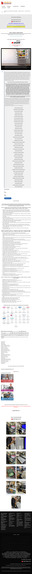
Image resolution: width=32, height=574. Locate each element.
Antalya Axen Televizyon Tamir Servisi (22, 552)
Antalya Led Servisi (14, 541)
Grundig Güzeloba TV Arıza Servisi (11, 522)
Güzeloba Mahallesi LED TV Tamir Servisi (27, 523)
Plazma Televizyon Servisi (12, 540)
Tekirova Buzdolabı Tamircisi (5, 540)
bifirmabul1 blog (7, 198)
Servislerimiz (23, 6)
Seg (3, 363)
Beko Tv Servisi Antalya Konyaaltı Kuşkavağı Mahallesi (4, 514)
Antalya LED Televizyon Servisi (21, 479)
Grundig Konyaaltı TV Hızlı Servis (19, 515)
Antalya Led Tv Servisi (24, 537)
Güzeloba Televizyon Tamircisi (27, 545)
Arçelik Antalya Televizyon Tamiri (3, 529)
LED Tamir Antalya (11, 449)
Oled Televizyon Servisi (6, 354)
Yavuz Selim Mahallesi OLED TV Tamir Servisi (12, 526)
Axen (4, 342)
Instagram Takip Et (21, 34)
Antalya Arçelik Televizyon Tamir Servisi (10, 552)
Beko (4, 343)
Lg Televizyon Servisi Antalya (21, 546)
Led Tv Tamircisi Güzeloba (11, 524)
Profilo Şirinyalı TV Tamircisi (19, 513)
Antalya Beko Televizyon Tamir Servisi (13, 553)
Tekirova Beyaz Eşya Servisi (19, 545)
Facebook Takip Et (16, 34)
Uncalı (5, 192)
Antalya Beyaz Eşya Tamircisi (13, 336)
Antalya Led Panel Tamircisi (11, 464)
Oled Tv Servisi (5, 356)
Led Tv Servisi (5, 351)
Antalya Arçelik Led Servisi (21, 464)
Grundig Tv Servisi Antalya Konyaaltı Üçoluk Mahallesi (27, 525)
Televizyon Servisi (28, 544)
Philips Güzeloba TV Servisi (11, 520)
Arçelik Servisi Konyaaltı (20, 521)
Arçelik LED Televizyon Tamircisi (21, 449)
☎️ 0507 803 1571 (16, 21)
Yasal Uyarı (4, 7)
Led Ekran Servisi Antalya (10, 479)
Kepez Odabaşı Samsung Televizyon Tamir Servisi (27, 518)
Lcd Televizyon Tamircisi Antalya (27, 516)
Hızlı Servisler (25, 557)
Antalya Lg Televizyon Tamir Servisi (25, 554)
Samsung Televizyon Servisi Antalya (8, 545)
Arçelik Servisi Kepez (15, 333)
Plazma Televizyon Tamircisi (7, 359)
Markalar (14, 534)
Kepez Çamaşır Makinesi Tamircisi (23, 536)
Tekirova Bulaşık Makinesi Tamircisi (16, 549)
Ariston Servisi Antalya (16, 331)
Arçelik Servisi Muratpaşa (14, 335)
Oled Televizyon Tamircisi (6, 355)
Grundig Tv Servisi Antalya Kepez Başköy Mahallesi (19, 520)
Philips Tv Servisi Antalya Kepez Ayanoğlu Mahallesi (12, 516)
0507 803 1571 (16, 410)
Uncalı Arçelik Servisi (6, 189)
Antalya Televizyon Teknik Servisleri (11, 557)
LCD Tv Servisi (15, 537)
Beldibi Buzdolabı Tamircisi (19, 540)
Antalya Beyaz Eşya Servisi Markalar (25, 553)
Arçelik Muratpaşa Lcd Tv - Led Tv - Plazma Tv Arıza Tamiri (27, 520)
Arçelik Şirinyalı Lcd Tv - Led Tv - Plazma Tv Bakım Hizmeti (20, 525)
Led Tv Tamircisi (5, 352)
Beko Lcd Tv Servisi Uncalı (19, 517)
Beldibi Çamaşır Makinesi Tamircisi (15, 544)
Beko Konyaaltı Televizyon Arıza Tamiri (4, 524)
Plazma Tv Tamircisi (6, 361)
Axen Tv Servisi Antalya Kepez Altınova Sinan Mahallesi (4, 517)
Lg (3, 353)
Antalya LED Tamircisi (16, 508)
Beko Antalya (8, 333)
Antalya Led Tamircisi (9, 541)
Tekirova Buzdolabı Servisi (6, 536)
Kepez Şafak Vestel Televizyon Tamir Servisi (12, 518)
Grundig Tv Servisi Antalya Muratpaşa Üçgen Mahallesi (3, 527)
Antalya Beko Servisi (4, 553)
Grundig (4, 344)
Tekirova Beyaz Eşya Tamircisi (13, 536)
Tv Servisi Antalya (16, 6)
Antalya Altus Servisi (15, 551)
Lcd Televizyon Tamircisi (6, 346)
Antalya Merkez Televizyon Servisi (10, 550)
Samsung (4, 362)
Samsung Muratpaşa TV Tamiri (27, 527)
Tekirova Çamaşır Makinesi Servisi (6, 544)
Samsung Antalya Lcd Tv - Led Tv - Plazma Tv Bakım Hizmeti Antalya (27, 514)
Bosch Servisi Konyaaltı (6, 331)
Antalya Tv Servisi (19, 557)
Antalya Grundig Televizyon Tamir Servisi (7, 554)
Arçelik (5, 195)
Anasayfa (3, 6)
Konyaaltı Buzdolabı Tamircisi (8, 537)
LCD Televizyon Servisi (6, 345)
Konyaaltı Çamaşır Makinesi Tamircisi (8, 546)
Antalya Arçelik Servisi (22, 551)
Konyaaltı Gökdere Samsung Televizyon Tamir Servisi (3, 519)
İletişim (9, 7)
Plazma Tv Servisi (5, 360)
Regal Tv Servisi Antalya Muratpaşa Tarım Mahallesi (4, 522)
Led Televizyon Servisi (6, 349)
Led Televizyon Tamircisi (6, 350)
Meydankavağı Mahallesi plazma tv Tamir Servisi (20, 523)
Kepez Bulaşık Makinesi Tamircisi (20, 548)
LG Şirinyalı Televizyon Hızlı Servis (12, 513)
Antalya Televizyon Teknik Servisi (17, 543)
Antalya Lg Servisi (16, 554)
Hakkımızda (9, 6)
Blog (10, 551)
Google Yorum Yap (10, 34)
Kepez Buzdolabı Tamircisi (25, 539)
